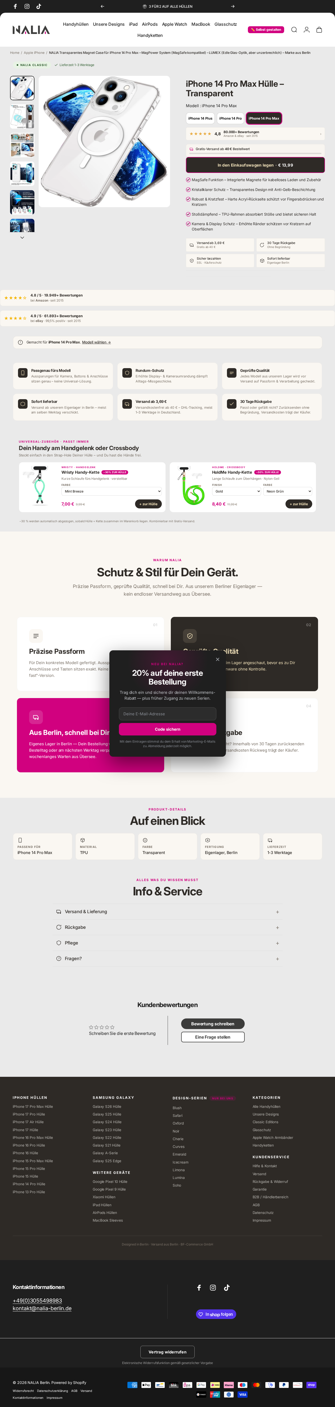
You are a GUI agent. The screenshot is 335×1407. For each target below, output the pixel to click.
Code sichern (167, 729)
